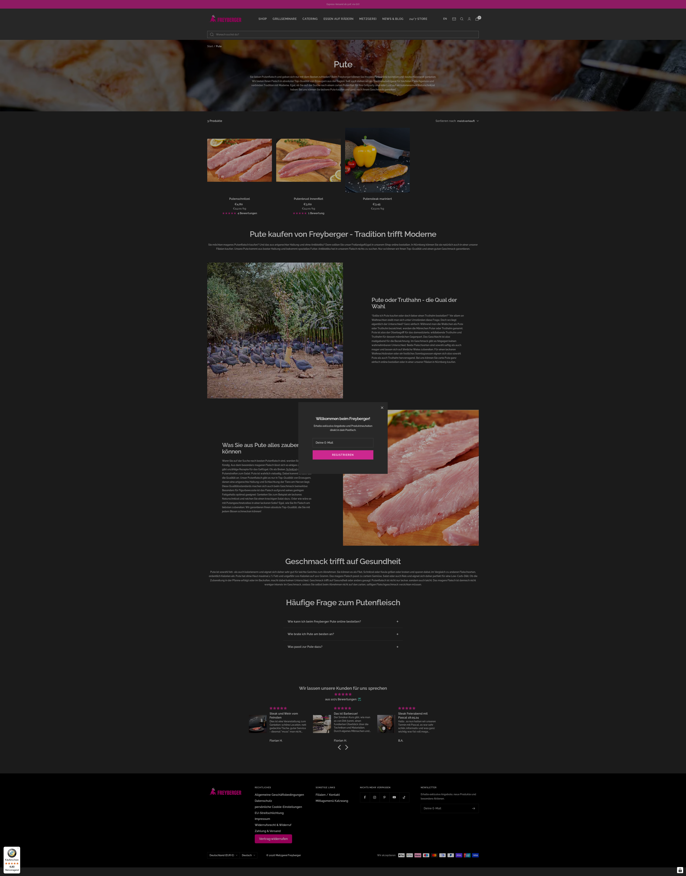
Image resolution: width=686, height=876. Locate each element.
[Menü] (18, 849)
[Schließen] (382, 407)
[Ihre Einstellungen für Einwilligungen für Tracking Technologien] (680, 870)
